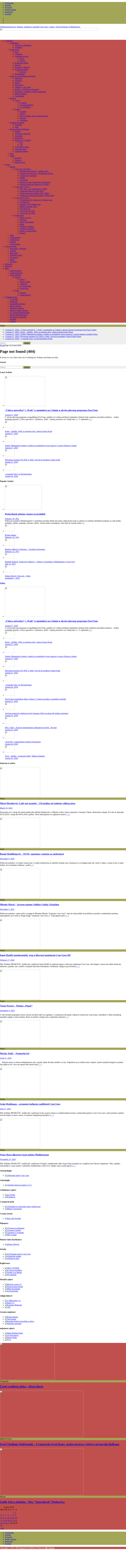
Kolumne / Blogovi (22, 67)
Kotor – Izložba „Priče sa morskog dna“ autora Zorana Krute (28, 431)
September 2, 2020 (12, 578)
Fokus (2, 583)
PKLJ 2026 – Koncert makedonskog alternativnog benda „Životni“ (31, 728)
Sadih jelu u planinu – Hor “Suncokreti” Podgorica (32, 1501)
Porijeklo (13, 262)
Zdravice (23, 72)
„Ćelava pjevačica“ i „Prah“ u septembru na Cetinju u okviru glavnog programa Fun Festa (51, 410)
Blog (7, 268)
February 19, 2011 (12, 537)
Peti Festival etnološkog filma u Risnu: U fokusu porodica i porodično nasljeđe (35, 699)
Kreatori (18, 158)
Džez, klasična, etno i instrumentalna (34, 116)
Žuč (21, 142)
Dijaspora (8, 264)
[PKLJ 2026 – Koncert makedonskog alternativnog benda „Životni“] (10, 723)
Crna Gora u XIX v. (22, 187)
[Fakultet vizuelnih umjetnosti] (8, 1340)
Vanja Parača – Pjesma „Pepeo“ (16, 1006)
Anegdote (18, 136)
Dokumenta (19, 215)
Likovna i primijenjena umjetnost (22, 76)
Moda (12, 156)
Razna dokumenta (27, 222)
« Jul (2, 1528)
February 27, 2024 (7, 960)
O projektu (14, 299)
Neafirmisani (20, 74)
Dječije (22, 114)
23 (16, 1520)
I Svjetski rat (24, 202)
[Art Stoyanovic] (12, 1335)
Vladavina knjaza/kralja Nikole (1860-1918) (37, 195)
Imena (12, 260)
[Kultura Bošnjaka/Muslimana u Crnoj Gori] (10, 1275)
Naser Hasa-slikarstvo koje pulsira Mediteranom (24, 1154)
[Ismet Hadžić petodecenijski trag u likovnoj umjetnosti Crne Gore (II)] (20, 948)
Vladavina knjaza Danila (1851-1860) (34, 193)
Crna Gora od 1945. (27, 211)
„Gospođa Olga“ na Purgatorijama (18, 474)
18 (4, 1520)
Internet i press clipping (19, 310)
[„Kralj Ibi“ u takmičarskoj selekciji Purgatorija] (10, 738)
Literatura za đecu (22, 56)
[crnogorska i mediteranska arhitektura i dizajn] (10, 1195)
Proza (22, 58)
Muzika (13, 98)
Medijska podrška (17, 308)
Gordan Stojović (16, 273)
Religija (13, 242)
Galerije (13, 251)
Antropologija (15, 237)
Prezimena (14, 257)
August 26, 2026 (11, 476)
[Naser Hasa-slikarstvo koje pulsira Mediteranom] (20, 1148)
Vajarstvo (18, 81)
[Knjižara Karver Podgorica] (13, 1270)
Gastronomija (15, 244)
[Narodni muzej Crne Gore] (17, 1175)
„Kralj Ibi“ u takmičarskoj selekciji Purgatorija (23, 742)
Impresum (9, 12)
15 (14, 1518)
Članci (17, 100)
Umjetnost (9, 41)
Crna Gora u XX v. (22, 198)
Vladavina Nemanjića (28, 176)
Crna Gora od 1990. (27, 213)
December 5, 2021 (7, 909)
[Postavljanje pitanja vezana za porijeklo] (23, 509)
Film (16, 127)
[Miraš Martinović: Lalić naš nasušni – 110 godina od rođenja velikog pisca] (20, 796)
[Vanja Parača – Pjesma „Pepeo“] (20, 999)
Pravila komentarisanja (18, 315)
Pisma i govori (25, 218)
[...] (90, 419)
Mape (22, 224)
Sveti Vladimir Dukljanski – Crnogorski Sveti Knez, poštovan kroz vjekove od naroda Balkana (59, 1444)
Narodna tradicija (21, 70)
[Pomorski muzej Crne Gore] (18, 1254)
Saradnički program (17, 304)
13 (9, 1518)
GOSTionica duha (22, 147)
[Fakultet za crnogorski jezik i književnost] (22, 1207)
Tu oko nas (24, 288)
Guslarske (23, 120)
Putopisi (23, 293)
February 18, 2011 (12, 519)
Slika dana (14, 253)
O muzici (23, 103)
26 (6, 1523)
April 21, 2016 (5, 1058)
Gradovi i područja (27, 229)
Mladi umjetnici (21, 94)
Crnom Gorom (10, 246)
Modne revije (20, 162)
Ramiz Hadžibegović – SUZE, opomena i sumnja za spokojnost (32, 854)
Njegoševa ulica (16, 255)
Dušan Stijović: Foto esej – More (18, 576)
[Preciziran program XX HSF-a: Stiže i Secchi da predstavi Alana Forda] (10, 456)
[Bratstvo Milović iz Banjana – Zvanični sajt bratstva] (10, 545)
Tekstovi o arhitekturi (23, 45)
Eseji (17, 52)
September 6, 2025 (7, 1011)
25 (4, 1523)
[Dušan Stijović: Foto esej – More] (10, 572)
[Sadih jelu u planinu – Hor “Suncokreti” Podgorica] (41, 1494)
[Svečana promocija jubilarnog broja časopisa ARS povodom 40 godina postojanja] (10, 709)
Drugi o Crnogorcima (28, 231)
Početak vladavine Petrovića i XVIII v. (35, 184)
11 (4, 1518)
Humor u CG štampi (23, 140)
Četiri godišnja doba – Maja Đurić (21, 1386)
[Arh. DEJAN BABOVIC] (10, 1197)
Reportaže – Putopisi (18, 249)
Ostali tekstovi (25, 295)
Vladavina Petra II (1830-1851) (32, 191)
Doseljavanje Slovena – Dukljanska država (36, 173)
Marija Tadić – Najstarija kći (14, 1053)
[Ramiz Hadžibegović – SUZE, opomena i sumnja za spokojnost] (20, 847)
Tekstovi (18, 160)
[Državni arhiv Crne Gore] (12, 1258)
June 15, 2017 (10, 564)
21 (11, 1520)
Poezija (22, 61)
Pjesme (17, 109)
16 (16, 1518)
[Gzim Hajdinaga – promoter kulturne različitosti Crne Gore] (20, 1097)
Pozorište (18, 125)
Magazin (8, 266)
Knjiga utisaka (10, 10)
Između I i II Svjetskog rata (30, 204)
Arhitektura (14, 43)
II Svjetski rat (25, 209)
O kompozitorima (26, 105)
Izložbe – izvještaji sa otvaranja (27, 89)
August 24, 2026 (11, 744)
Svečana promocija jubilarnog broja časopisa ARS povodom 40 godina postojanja (36, 713)
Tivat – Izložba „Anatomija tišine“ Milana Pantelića (25, 756)
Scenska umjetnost (17, 123)
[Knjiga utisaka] (10, 531)
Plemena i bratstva (27, 226)
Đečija (22, 279)
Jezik (12, 235)
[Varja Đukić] (10, 1319)
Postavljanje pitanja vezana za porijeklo (25, 514)
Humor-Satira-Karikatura (19, 129)
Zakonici (23, 220)
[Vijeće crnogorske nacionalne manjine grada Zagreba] (13, 1230)
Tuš (21, 145)
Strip (12, 153)
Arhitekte (18, 47)
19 (6, 1520)
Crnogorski (9, 3)
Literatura (18, 54)
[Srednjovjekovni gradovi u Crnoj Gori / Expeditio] (18, 1185)
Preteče (17, 131)
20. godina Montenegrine (19, 313)
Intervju (18, 65)
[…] (68, 814)
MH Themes (50, 1548)
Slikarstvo (19, 78)
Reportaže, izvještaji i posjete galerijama (30, 92)
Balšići (22, 178)
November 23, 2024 (8, 1159)
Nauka (7, 165)
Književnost (14, 50)
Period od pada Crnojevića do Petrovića (35, 182)
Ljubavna (23, 284)
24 (1, 1523)
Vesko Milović (15, 275)
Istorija (12, 167)
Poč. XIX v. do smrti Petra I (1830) (33, 189)
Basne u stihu (25, 282)
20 (9, 1520)
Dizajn (17, 83)
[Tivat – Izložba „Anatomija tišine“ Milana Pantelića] (10, 752)
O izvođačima (25, 107)
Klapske (23, 118)
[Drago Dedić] (11, 1338)
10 (1, 1518)
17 (1, 1520)
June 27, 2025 (5, 1109)
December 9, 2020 (7, 859)
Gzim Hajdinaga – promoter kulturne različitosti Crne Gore (30, 1104)
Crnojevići (24, 180)
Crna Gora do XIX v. (23, 169)
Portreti (22, 233)
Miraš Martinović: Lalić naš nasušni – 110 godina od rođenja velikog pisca (37, 803)
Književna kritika (21, 63)
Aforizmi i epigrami (22, 134)
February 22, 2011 (12, 552)
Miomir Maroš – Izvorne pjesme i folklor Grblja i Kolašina (29, 904)
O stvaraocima (25, 286)
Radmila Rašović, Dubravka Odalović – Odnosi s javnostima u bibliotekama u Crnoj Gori (40, 562)
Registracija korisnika (18, 317)
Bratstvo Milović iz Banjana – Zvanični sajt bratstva (25, 549)
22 (14, 1520)
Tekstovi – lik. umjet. (23, 87)
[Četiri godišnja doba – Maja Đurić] (27, 1379)
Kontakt (8, 14)
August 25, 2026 (11, 701)
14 (11, 1518)
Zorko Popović (16, 271)
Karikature (19, 138)
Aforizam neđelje (21, 151)
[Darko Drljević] (12, 1244)
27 (9, 1523)
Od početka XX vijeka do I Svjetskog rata (36, 200)
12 (6, 1518)
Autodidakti (19, 96)
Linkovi (13, 321)
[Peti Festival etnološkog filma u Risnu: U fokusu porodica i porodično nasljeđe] (10, 695)
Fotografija (19, 85)
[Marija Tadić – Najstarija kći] (20, 1046)
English (8, 5)
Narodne (23, 111)
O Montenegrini (11, 297)
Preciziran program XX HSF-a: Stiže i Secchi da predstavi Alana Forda (32, 460)
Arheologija (14, 240)
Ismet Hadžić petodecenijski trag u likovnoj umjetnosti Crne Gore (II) (35, 955)
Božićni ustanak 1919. (28, 207)
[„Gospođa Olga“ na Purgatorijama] (10, 470)
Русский (8, 7)
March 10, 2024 (6, 808)
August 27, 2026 (11, 415)
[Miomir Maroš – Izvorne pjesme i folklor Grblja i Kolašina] (20, 898)
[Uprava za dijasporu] (14, 1228)
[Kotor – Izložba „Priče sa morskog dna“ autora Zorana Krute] (10, 427)
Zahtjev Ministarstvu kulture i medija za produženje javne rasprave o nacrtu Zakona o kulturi (41, 446)
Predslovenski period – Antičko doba (34, 171)
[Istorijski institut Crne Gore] (13, 1256)
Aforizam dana (20, 149)
